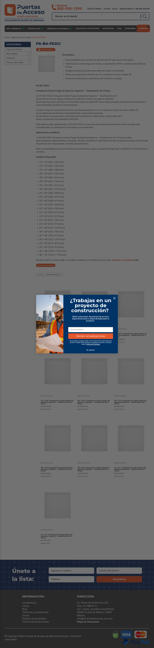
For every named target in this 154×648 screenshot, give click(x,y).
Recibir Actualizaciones (90, 336)
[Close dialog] (114, 298)
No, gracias (91, 350)
